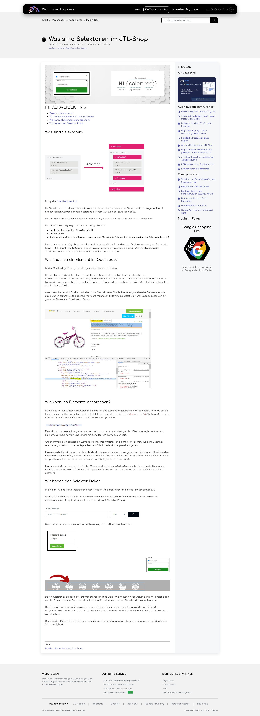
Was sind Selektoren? (61, 113)
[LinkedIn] (54, 690)
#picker (61, 48)
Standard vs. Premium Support (118, 689)
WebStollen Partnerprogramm (177, 693)
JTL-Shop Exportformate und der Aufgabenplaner (197, 158)
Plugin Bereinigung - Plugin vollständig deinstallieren (194, 132)
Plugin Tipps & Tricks (97, 20)
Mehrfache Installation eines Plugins (195, 139)
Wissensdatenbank (62, 20)
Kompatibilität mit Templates (195, 169)
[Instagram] (49, 690)
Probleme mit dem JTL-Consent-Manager (196, 124)
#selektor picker (73, 48)
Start (45, 20)
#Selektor (53, 48)
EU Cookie (79, 704)
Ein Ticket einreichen (156, 9)
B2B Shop (202, 704)
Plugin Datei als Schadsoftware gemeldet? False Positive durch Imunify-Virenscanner (196, 151)
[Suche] (214, 20)
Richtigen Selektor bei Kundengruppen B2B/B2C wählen (197, 192)
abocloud (97, 704)
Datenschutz (169, 685)
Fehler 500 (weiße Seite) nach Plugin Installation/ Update (198, 117)
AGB (165, 689)
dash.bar (132, 704)
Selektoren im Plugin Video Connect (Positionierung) (198, 180)
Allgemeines (75, 20)
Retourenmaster (180, 704)
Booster (115, 704)
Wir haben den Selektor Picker (66, 123)
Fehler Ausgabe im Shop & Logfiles (198, 112)
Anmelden (178, 9)
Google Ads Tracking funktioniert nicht (197, 211)
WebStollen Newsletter (114, 693)
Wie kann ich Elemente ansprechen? (69, 120)
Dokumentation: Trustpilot (194, 206)
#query (84, 48)
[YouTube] (59, 690)
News (137, 9)
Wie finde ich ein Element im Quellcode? (71, 116)
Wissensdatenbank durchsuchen (119, 685)
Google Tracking (154, 704)
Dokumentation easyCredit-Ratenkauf (194, 199)
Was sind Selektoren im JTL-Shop (197, 145)
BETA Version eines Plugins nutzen (197, 164)
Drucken (186, 67)
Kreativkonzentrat (67, 201)
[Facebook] (44, 690)
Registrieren (192, 9)
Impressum (168, 681)
